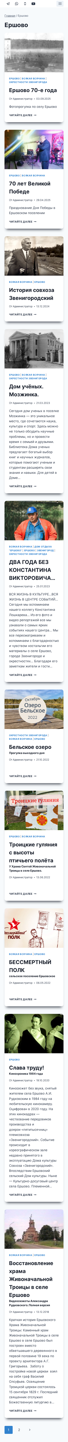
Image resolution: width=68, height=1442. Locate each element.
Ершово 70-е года (33, 90)
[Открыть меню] (59, 4)
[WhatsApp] (16, 3)
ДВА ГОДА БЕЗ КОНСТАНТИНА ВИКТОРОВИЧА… (32, 570)
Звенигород (45, 550)
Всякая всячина (33, 78)
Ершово (14, 78)
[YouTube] (33, 3)
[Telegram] (8, 3)
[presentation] (34, 52)
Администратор (22, 98)
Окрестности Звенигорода (28, 82)
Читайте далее (22, 115)
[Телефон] (25, 3)
